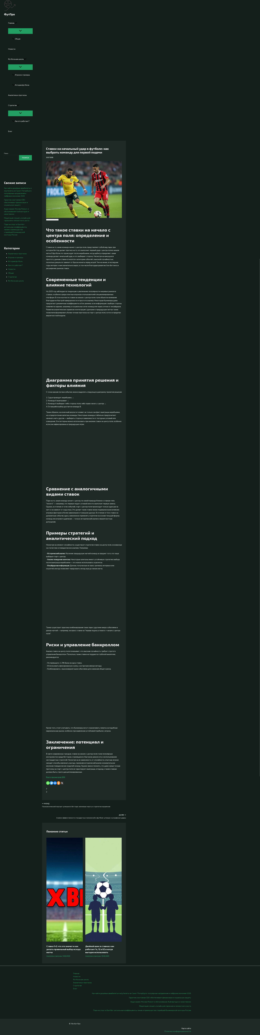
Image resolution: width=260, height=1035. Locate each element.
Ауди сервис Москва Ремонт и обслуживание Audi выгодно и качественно (16, 211)
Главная (11, 23)
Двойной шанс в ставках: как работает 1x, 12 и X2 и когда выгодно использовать (99, 949)
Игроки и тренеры (22, 75)
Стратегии (12, 105)
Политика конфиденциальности (177, 1031)
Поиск (6, 153)
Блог (10, 131)
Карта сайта (186, 1028)
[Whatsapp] (48, 783)
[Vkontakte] (55, 783)
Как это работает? (22, 121)
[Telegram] (51, 783)
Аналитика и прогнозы (17, 95)
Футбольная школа (16, 59)
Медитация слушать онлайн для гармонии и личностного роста (165, 1006)
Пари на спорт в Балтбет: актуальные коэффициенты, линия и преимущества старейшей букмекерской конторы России (15, 229)
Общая (17, 39)
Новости (11, 49)
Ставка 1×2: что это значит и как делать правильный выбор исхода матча (63, 949)
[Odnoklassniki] (58, 783)
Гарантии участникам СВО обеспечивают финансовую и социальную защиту (16, 202)
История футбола (22, 85)
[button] (15, 23)
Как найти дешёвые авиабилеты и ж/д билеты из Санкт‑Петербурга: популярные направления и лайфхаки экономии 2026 (18, 192)
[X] (62, 783)
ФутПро (9, 14)
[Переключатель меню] (20, 31)
